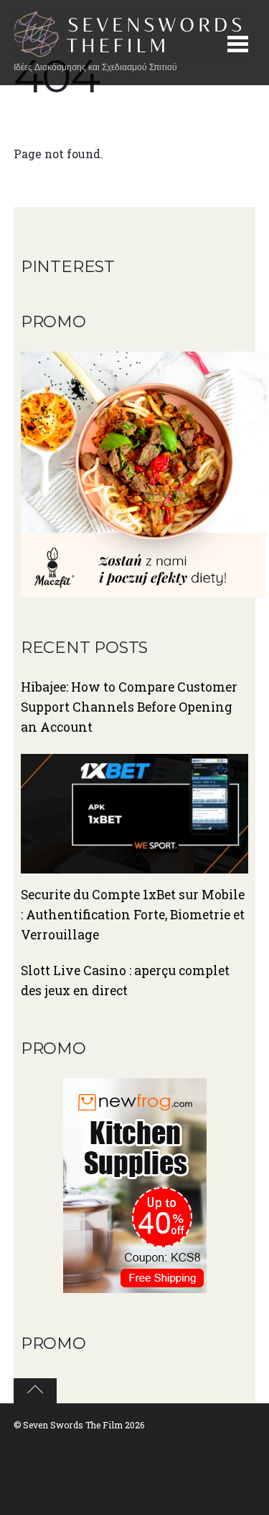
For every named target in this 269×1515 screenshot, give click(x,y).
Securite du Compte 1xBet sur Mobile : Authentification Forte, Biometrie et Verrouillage (133, 914)
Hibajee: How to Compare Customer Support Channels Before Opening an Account (129, 707)
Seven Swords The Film (73, 1425)
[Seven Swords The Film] (128, 50)
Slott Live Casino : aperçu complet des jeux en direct (125, 980)
